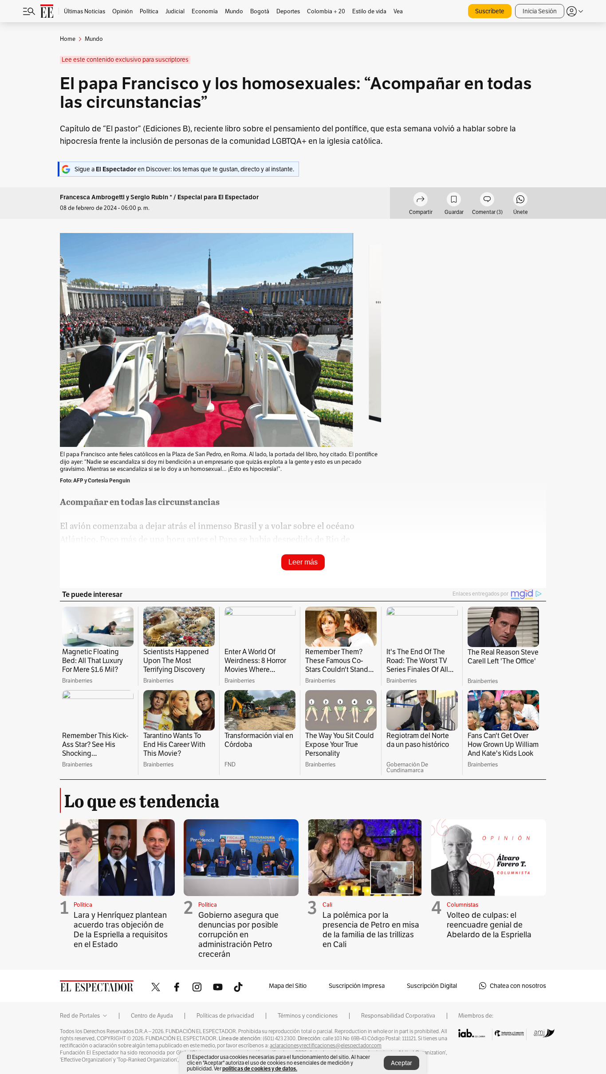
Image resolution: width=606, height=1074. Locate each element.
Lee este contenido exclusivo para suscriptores (125, 59)
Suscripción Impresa (357, 986)
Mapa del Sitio (288, 986)
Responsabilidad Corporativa (398, 1016)
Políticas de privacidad (225, 1016)
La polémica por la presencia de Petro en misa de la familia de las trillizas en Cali (371, 929)
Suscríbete (489, 11)
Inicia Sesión (540, 11)
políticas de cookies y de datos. (259, 1068)
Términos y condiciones (308, 1016)
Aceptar (401, 1063)
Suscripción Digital (432, 986)
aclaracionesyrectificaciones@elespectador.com (326, 1045)
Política (83, 904)
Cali (327, 904)
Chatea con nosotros (518, 986)
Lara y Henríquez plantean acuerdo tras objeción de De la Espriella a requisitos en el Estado (121, 929)
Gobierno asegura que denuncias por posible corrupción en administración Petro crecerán (238, 934)
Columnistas (462, 904)
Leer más (303, 562)
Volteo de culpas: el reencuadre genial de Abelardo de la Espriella (489, 925)
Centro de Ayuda (152, 1016)
